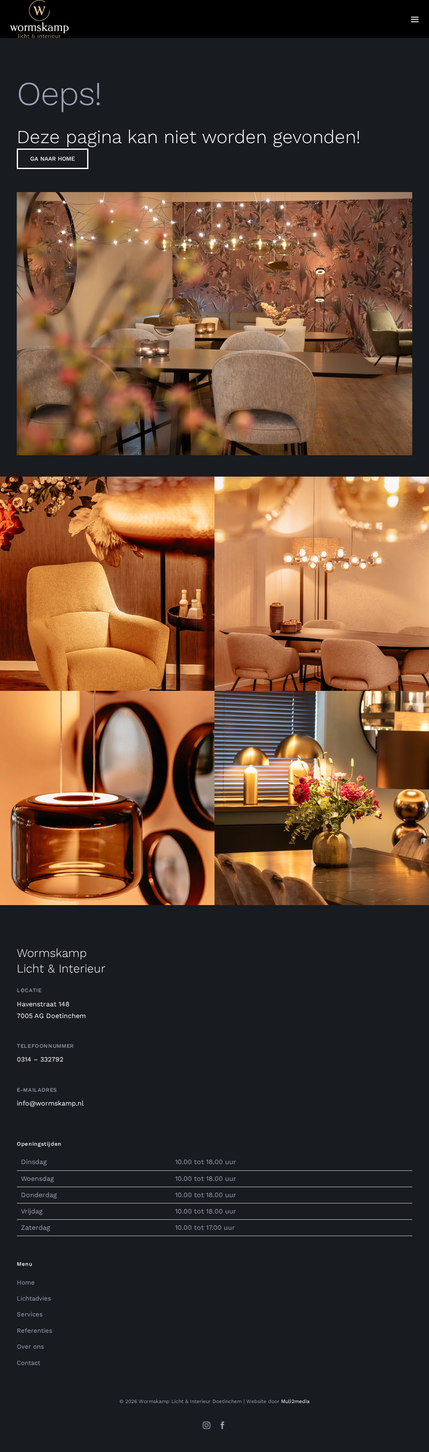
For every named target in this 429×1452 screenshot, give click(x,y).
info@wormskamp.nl (50, 1103)
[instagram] (206, 1425)
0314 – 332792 (40, 1059)
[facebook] (222, 1425)
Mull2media (295, 1401)
